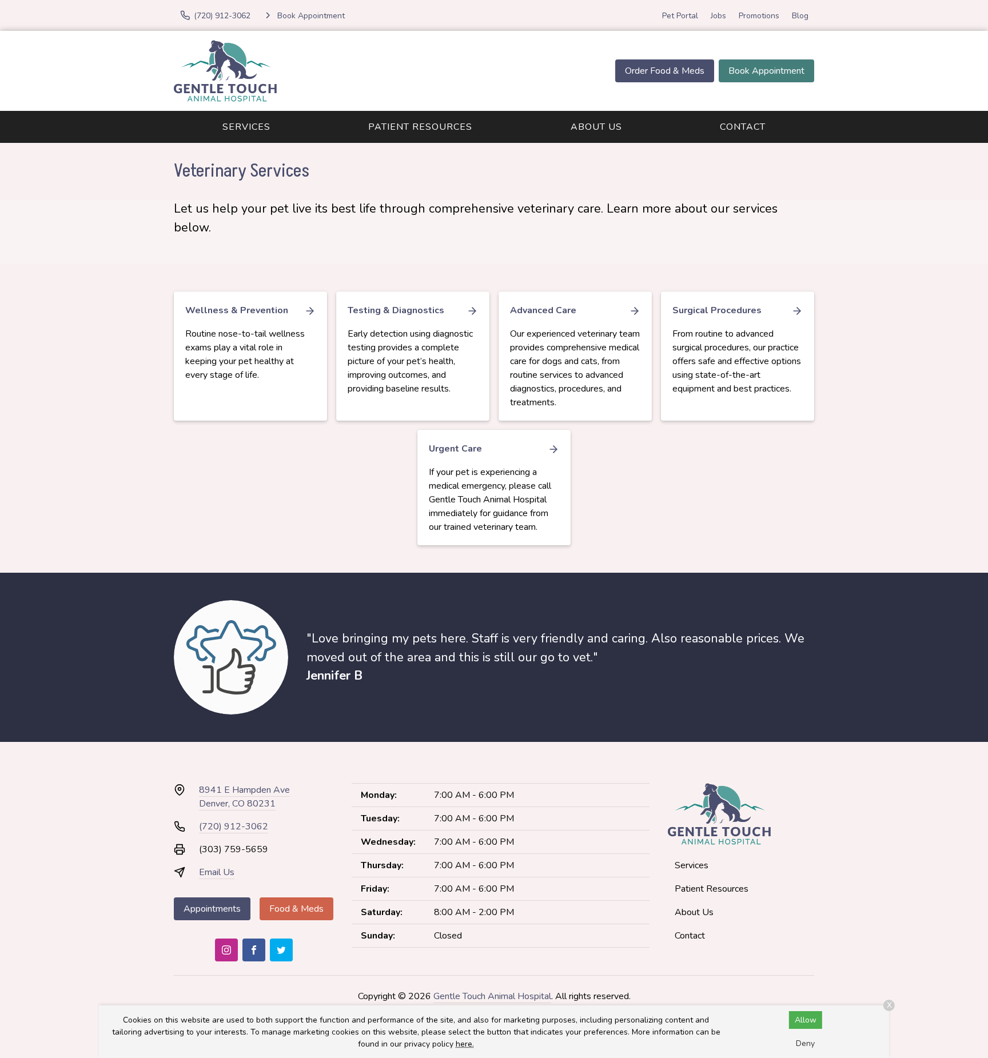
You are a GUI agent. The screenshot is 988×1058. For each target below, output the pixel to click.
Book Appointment (766, 71)
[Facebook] (253, 950)
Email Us (216, 872)
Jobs (718, 15)
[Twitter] (281, 950)
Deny (805, 1043)
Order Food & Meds (664, 71)
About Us (596, 127)
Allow (805, 1020)
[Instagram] (226, 950)
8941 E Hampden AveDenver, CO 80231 (244, 797)
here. (465, 1044)
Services (246, 127)
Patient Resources (420, 127)
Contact (743, 127)
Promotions (759, 15)
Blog (800, 15)
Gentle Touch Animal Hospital (492, 996)
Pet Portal (680, 15)
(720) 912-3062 (233, 826)
